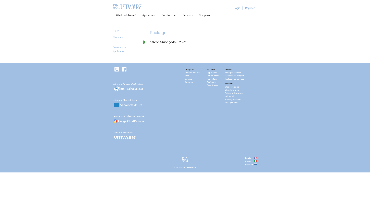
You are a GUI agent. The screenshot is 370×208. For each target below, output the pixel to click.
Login (237, 8)
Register (250, 8)
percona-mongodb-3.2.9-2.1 (169, 42)
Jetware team (190, 168)
